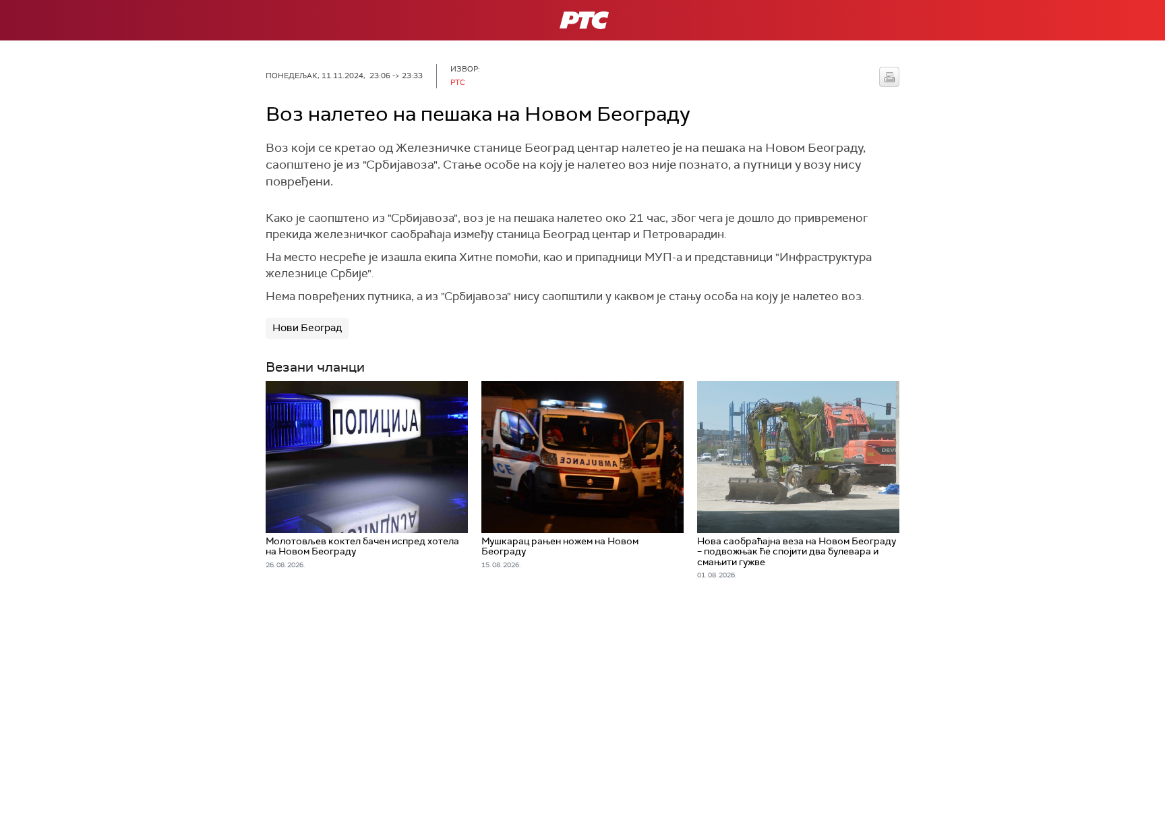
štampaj (889, 77)
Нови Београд (307, 328)
